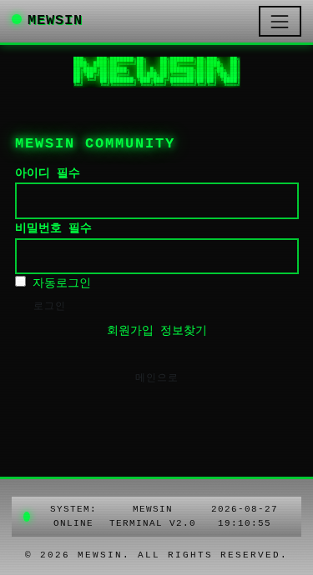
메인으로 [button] (157, 378)
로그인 (49, 306)
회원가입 (130, 331)
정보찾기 (183, 331)
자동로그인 (58, 283)
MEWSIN (55, 20)
